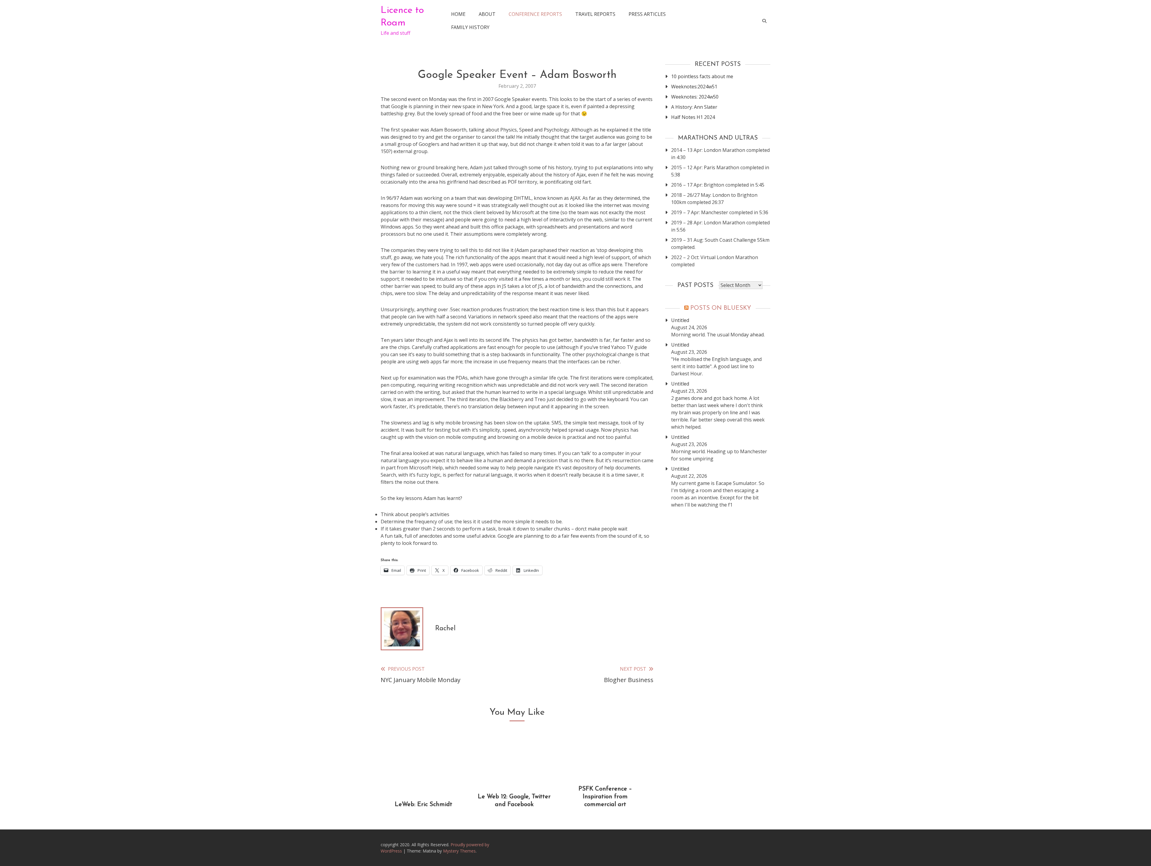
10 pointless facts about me (702, 76)
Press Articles (647, 14)
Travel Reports (595, 14)
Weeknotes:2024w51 (694, 86)
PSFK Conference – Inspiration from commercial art (605, 797)
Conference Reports (535, 14)
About (487, 14)
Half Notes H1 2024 (693, 117)
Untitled (680, 320)
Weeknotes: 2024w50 (694, 96)
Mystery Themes (459, 851)
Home (458, 14)
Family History (470, 27)
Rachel (445, 628)
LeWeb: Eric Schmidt (423, 805)
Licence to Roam (402, 17)
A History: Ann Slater (694, 107)
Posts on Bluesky (720, 308)
